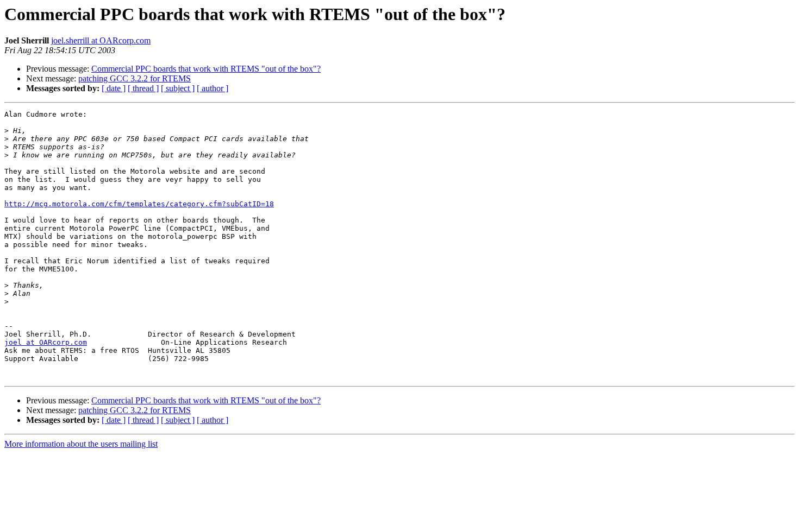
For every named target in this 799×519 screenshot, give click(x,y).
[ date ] (114, 88)
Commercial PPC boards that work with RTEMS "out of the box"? (206, 68)
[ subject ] (178, 88)
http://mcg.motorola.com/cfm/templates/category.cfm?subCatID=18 (139, 204)
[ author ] (212, 88)
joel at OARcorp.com (45, 342)
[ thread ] (143, 88)
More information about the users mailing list (81, 443)
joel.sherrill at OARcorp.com (101, 40)
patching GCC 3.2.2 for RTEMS (134, 78)
